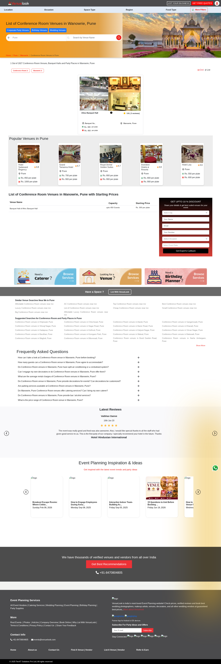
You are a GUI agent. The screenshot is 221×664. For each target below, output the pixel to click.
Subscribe (147, 630)
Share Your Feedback (66, 625)
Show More (200, 345)
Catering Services (36, 605)
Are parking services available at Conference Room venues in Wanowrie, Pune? (54, 386)
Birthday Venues (39, 30)
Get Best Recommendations (109, 564)
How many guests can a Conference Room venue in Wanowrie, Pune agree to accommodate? (60, 362)
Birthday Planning (88, 605)
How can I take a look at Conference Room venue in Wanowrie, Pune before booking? (57, 357)
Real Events (16, 622)
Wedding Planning (54, 605)
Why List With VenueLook (84, 622)
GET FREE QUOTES (202, 3)
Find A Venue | (78, 650)
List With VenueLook (120, 292)
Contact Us (49, 625)
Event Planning (71, 605)
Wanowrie (36, 71)
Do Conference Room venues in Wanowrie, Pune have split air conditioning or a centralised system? (63, 367)
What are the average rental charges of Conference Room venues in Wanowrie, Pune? (57, 376)
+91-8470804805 (110, 572)
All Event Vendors (18, 605)
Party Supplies (17, 608)
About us (32, 650)
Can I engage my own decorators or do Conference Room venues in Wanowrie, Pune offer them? (62, 372)
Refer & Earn (142, 650)
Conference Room (19, 71)
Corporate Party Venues (18, 30)
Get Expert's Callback (186, 251)
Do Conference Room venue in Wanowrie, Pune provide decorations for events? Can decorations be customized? (69, 381)
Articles (35, 622)
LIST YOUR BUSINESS (178, 3)
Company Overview (49, 622)
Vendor (88, 650)
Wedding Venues (57, 30)
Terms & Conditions (19, 625)
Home (13, 650)
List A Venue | (110, 650)
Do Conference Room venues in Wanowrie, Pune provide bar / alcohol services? (54, 395)
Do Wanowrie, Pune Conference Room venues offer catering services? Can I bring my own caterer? (63, 391)
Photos (27, 622)
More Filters (200, 10)
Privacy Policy (36, 625)
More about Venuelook (133, 609)
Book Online (65, 622)
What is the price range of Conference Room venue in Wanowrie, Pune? (50, 400)
